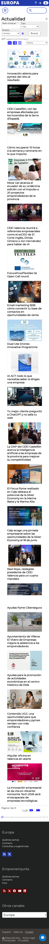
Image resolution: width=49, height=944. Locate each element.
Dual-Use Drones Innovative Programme (22, 345)
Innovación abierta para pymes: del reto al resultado (22, 77)
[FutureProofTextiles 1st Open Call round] (25, 270)
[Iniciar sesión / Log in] (45, 2)
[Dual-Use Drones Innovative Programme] (24, 340)
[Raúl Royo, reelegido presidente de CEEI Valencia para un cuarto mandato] (24, 565)
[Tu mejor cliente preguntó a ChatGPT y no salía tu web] (24, 405)
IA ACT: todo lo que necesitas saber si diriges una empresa (23, 379)
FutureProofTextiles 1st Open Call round (22, 274)
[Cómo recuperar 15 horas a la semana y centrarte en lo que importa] (24, 135)
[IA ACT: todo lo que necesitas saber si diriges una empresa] (24, 372)
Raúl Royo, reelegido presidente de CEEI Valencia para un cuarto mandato (22, 573)
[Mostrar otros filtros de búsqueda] (23, 33)
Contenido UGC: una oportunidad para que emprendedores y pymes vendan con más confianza (23, 720)
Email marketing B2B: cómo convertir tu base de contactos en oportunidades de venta (24, 310)
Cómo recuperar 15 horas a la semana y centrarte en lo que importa (24, 151)
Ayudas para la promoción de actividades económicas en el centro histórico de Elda (24, 679)
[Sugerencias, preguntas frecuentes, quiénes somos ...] (35, 3)
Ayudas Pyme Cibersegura (24, 607)
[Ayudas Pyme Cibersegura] (24, 594)
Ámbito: (6, 30)
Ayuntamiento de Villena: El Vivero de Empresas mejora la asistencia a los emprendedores (23, 641)
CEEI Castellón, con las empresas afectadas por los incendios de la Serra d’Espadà (23, 113)
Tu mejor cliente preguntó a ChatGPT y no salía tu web (24, 414)
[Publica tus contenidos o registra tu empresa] (40, 3)
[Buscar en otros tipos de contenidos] (46, 18)
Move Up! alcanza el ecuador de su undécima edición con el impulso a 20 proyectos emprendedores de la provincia (23, 191)
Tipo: (23, 23)
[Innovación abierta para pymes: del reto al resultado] (24, 68)
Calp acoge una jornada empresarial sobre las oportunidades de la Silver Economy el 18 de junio (24, 535)
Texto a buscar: (9, 23)
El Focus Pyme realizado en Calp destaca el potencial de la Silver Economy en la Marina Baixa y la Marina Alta (23, 495)
